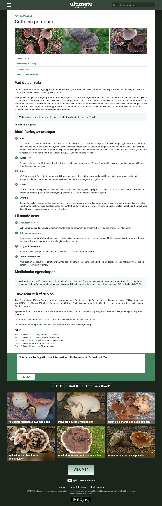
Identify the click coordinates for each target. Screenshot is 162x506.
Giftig (88, 386)
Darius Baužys (34, 346)
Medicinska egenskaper (27, 74)
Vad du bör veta (23, 58)
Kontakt (61, 487)
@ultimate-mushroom (84, 480)
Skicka (26, 376)
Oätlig (73, 386)
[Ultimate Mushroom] (81, 5)
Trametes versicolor (29, 222)
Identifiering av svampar (27, 64)
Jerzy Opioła (34, 334)
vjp (30, 343)
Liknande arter (23, 69)
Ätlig (59, 386)
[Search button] (114, 5)
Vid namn (105, 386)
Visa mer (81, 470)
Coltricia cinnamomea (30, 233)
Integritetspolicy (78, 487)
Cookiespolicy (97, 487)
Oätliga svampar (23, 16)
